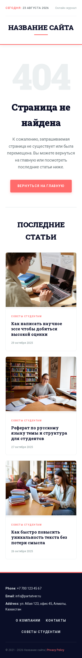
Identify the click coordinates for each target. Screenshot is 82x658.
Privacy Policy (55, 650)
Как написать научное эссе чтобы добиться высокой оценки (36, 329)
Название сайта (41, 27)
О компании (28, 620)
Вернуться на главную (41, 186)
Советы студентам (26, 316)
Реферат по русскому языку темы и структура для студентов (39, 433)
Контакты (56, 620)
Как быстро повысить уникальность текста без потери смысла (39, 537)
